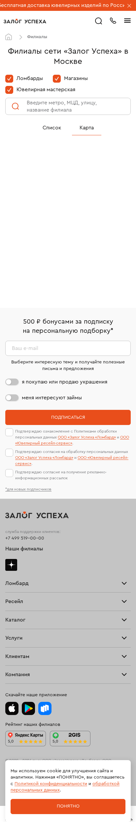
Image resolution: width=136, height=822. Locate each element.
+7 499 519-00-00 (24, 538)
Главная (10, 37)
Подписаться (68, 417)
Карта (87, 127)
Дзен (11, 565)
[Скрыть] (129, 6)
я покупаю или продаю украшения (64, 381)
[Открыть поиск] (99, 21)
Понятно (68, 806)
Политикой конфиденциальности (51, 784)
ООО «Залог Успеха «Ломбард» (87, 437)
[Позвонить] (112, 20)
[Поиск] (15, 106)
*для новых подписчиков (28, 489)
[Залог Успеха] (25, 21)
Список (52, 127)
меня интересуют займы (52, 397)
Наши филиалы (24, 548)
